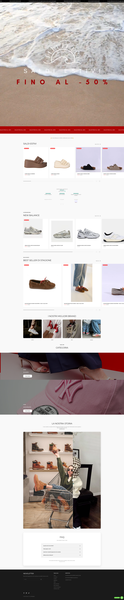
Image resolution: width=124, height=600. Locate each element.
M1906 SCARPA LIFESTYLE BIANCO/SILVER (32, 245)
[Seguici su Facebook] (24, 593)
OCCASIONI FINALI (58, 4)
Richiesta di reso (56, 588)
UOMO (65, 4)
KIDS (76, 4)
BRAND (81, 4)
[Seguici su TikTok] (28, 593)
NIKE (72, 339)
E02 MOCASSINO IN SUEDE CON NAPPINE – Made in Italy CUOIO (36, 303)
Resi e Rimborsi (56, 585)
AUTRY (32, 339)
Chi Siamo (55, 577)
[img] (62, 190)
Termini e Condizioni (57, 587)
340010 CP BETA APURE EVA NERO (83, 173)
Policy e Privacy (56, 583)
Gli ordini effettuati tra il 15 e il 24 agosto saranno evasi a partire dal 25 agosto (23, 1)
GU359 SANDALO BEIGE (55, 173)
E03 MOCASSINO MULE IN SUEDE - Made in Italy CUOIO (74, 303)
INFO (86, 4)
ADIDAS (91, 339)
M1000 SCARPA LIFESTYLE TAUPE (57, 245)
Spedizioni (55, 580)
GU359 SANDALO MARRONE (30, 173)
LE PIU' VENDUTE (50, 4)
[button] (61, 204)
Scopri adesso (27, 376)
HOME (37, 4)
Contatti (55, 578)
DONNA (71, 4)
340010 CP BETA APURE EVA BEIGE (109, 173)
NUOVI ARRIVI (42, 4)
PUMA (52, 339)
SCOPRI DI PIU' (62, 428)
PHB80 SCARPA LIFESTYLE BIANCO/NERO (110, 245)
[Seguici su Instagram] (26, 593)
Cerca (55, 575)
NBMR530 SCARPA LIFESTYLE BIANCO (84, 245)
